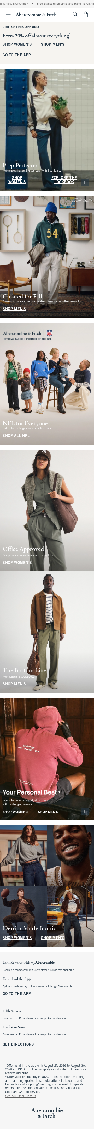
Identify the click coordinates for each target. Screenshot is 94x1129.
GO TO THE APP (17, 55)
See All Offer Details (20, 1096)
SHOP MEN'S (52, 44)
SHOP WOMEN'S (17, 44)
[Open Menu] (6, 14)
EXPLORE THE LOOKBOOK (64, 180)
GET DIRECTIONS (18, 1044)
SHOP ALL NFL (16, 436)
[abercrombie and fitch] (36, 14)
